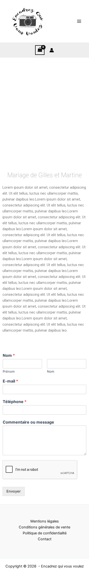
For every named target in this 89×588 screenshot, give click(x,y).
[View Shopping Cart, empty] (40, 50)
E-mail (10, 381)
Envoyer (13, 491)
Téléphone (14, 401)
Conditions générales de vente (44, 527)
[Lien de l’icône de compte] (51, 50)
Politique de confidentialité (45, 533)
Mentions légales (44, 521)
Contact (44, 539)
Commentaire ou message (28, 422)
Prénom (9, 371)
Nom (9, 355)
